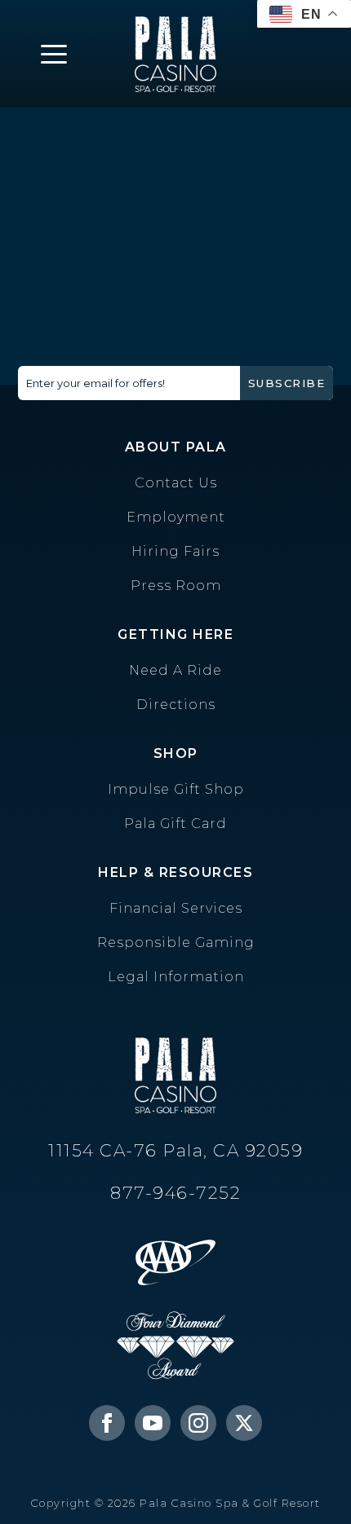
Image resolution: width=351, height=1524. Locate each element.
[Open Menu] (54, 54)
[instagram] (198, 1423)
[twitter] (244, 1423)
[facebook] (107, 1423)
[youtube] (153, 1423)
